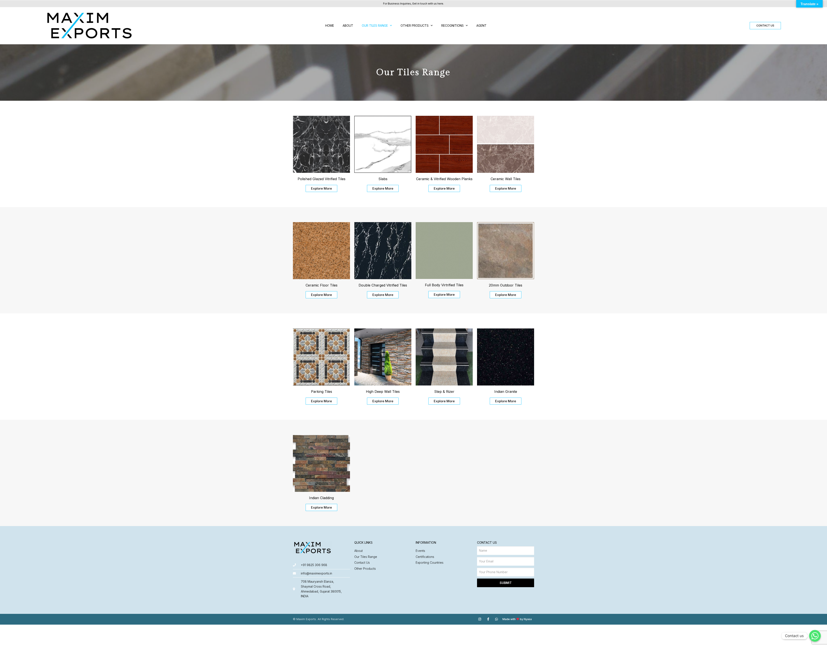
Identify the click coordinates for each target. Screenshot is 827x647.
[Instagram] (479, 619)
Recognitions (452, 25)
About (348, 25)
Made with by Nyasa (517, 619)
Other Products (415, 25)
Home (329, 25)
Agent (481, 25)
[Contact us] (815, 636)
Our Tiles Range (375, 25)
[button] (765, 25)
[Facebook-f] (488, 619)
